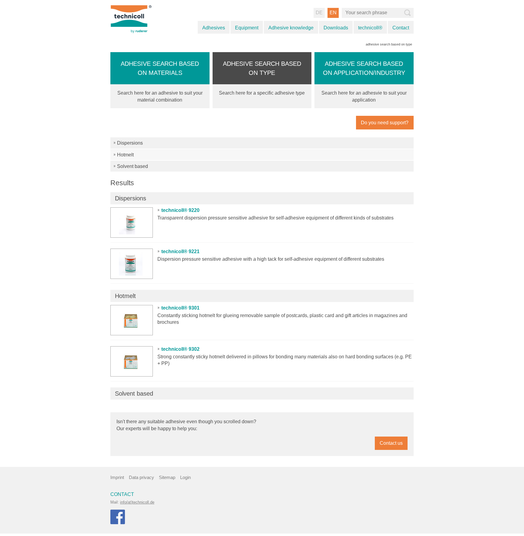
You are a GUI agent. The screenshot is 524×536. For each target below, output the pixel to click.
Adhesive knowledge (291, 27)
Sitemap (167, 477)
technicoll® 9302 (180, 349)
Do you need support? (384, 122)
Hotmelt (125, 154)
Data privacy (141, 477)
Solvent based (132, 166)
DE (319, 12)
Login (185, 477)
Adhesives (213, 27)
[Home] (138, 18)
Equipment (246, 27)
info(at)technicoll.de (137, 502)
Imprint (117, 477)
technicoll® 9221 (180, 251)
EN (333, 12)
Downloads (336, 27)
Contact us (391, 443)
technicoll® (370, 27)
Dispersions (130, 143)
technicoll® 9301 (180, 307)
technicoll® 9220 (180, 210)
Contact (400, 27)
